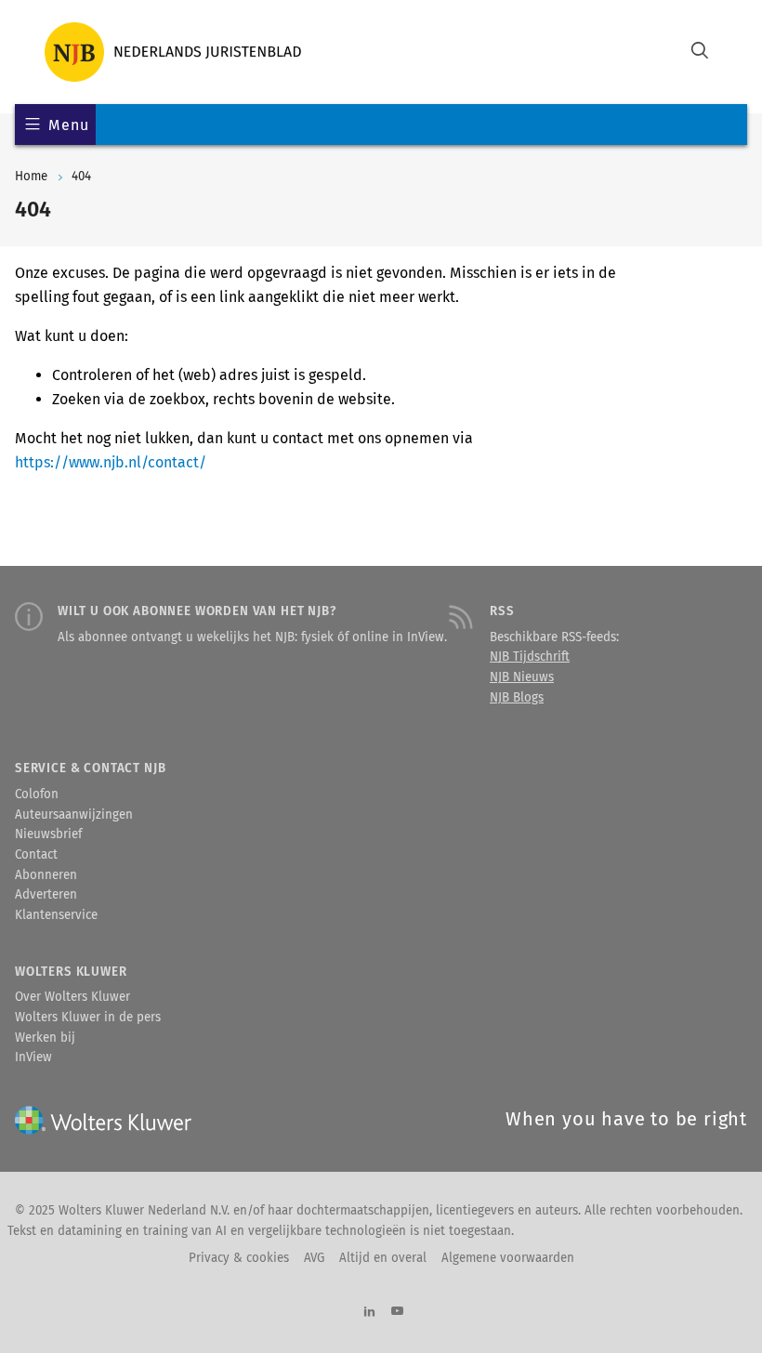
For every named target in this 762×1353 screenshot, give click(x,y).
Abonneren (46, 875)
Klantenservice (56, 915)
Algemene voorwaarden (507, 1258)
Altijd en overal (383, 1258)
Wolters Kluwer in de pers (88, 1017)
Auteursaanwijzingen (74, 815)
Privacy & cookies (239, 1258)
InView (33, 1057)
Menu (68, 125)
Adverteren (46, 894)
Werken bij (45, 1038)
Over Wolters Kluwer (72, 997)
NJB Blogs (517, 697)
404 (81, 176)
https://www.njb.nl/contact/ (110, 462)
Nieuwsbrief (48, 834)
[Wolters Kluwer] (173, 52)
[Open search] (700, 52)
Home (31, 176)
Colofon (37, 794)
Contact (36, 854)
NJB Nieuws (522, 677)
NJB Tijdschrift (530, 657)
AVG (314, 1258)
